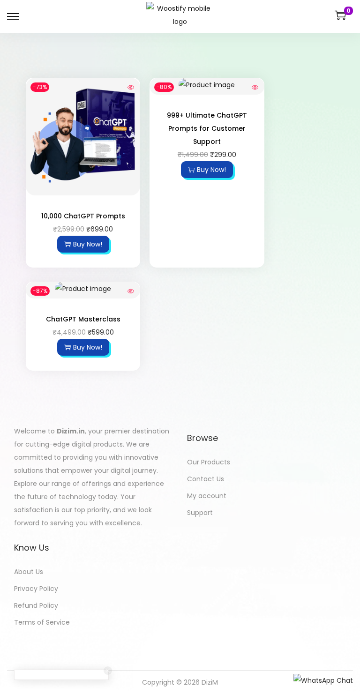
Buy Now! (87, 244)
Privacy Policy (36, 588)
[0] (340, 15)
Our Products (208, 462)
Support (200, 512)
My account (206, 495)
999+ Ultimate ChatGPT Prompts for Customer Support (207, 128)
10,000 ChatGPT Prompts (83, 216)
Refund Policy (36, 605)
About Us (28, 571)
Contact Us (205, 479)
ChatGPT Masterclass (83, 319)
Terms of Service (42, 622)
